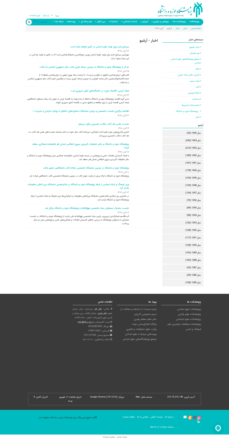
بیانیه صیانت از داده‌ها (161, 427)
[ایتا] (190, 417)
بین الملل (101, 21)
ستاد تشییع (194, 47)
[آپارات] (194, 417)
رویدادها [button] (72, 21)
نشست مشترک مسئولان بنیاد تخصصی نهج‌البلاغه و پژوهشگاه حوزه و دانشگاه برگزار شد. (87, 208)
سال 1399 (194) (193, 178)
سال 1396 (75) (194, 200)
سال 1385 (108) (193, 282)
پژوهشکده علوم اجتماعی (188, 319)
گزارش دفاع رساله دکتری (189, 75)
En (35, 22)
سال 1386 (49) (194, 275)
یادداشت (196, 99)
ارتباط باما (59, 21)
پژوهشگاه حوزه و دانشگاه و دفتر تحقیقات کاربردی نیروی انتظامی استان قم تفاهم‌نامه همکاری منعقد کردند (80, 146)
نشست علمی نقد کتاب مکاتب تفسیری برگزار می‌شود (103, 124)
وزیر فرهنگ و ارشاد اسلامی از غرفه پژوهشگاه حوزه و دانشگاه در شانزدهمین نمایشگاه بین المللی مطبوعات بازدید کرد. (78, 186)
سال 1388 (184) (193, 260)
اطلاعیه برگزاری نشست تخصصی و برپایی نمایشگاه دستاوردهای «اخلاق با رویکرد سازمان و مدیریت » (81, 111)
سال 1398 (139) (193, 185)
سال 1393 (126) (193, 222)
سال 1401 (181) (193, 163)
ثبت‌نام (46, 15)
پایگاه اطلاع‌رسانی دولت (144, 324)
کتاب (198, 87)
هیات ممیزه (195, 81)
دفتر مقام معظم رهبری (145, 319)
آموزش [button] (145, 21)
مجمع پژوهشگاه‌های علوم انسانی (140, 339)
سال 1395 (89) (194, 208)
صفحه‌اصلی (196, 28)
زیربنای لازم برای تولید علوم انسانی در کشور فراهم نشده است (99, 47)
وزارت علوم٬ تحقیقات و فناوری (141, 329)
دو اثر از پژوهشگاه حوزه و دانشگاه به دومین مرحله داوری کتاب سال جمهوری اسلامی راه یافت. (84, 67)
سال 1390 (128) (193, 245)
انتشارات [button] (114, 21)
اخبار (185, 28)
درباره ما (169, 417)
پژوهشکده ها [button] (180, 21)
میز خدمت (34, 15)
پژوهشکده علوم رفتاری (189, 314)
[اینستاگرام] (199, 417)
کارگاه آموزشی (194, 93)
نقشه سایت (128, 417)
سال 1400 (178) (193, 170)
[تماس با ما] (185, 417)
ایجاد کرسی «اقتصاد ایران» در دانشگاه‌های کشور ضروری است (100, 91)
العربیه (43, 22)
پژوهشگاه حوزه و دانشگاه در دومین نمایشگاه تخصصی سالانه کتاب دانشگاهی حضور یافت (86, 168)
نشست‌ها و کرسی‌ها (191, 105)
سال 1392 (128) (193, 230)
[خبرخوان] (198, 422)
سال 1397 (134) (193, 193)
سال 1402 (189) (193, 155)
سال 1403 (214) (193, 148)
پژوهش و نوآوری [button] (161, 21)
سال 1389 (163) (193, 252)
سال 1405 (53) (194, 133)
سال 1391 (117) (193, 237)
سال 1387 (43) (194, 267)
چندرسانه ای (86, 21)
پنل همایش (195, 53)
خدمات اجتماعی (129, 21)
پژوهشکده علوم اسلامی (189, 309)
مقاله (197, 69)
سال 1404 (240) (193, 140)
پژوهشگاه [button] (195, 21)
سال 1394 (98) (194, 215)
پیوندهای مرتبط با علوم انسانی (141, 334)
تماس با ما (142, 417)
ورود (57, 15)
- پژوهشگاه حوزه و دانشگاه (188, 111)
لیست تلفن (156, 417)
